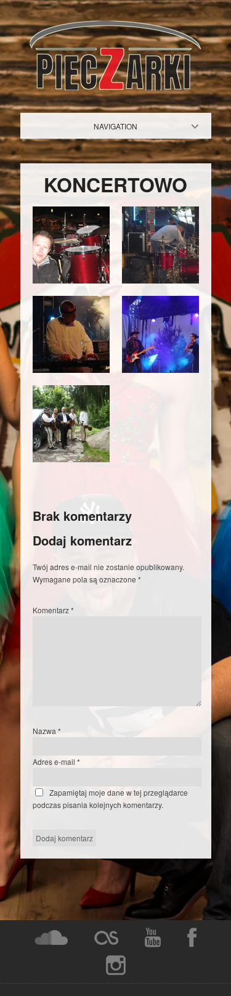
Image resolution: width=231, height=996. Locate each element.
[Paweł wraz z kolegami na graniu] (71, 459)
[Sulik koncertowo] (71, 280)
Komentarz (53, 610)
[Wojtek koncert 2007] (71, 369)
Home (126, 126)
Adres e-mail (56, 761)
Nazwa (47, 730)
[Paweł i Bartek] (160, 369)
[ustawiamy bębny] (160, 280)
